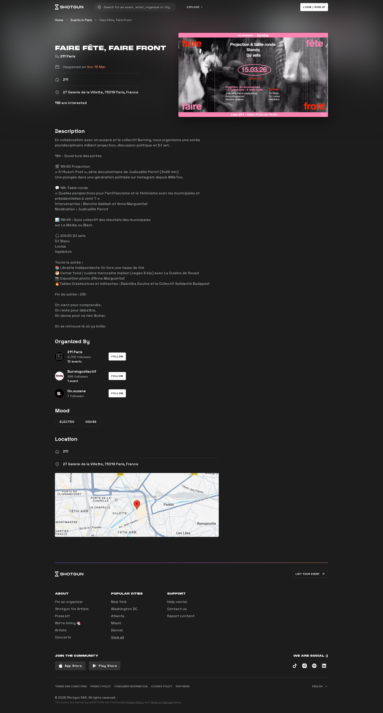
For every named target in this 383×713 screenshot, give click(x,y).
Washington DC (124, 609)
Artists (60, 630)
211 (65, 451)
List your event (307, 574)
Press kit (62, 616)
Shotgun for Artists (72, 609)
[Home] (69, 7)
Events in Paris (81, 20)
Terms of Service (161, 702)
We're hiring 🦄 (68, 623)
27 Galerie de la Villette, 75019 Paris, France (100, 464)
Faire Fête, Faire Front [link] (116, 20)
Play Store (108, 666)
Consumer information (131, 686)
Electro (67, 422)
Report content (181, 616)
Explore (193, 7)
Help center (177, 601)
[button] (117, 356)
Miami (116, 623)
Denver (117, 630)
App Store (73, 666)
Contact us (177, 609)
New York (119, 601)
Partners (183, 686)
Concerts (63, 637)
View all (117, 637)
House (91, 422)
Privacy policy (100, 686)
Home (59, 20)
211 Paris (67, 56)
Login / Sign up (314, 7)
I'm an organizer (69, 601)
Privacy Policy (134, 702)
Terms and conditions (71, 686)
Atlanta (117, 616)
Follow (117, 356)
